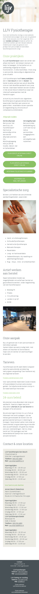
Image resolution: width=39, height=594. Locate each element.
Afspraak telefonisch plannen (19, 171)
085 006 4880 (17, 459)
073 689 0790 (23, 580)
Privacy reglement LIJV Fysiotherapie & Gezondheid (20, 591)
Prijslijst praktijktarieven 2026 (13, 378)
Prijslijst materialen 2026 (11, 393)
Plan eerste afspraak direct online (19, 154)
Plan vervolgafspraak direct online (19, 164)
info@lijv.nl (21, 581)
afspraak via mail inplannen (19, 180)
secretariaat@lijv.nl (16, 461)
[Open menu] (36, 8)
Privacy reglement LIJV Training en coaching (19, 585)
